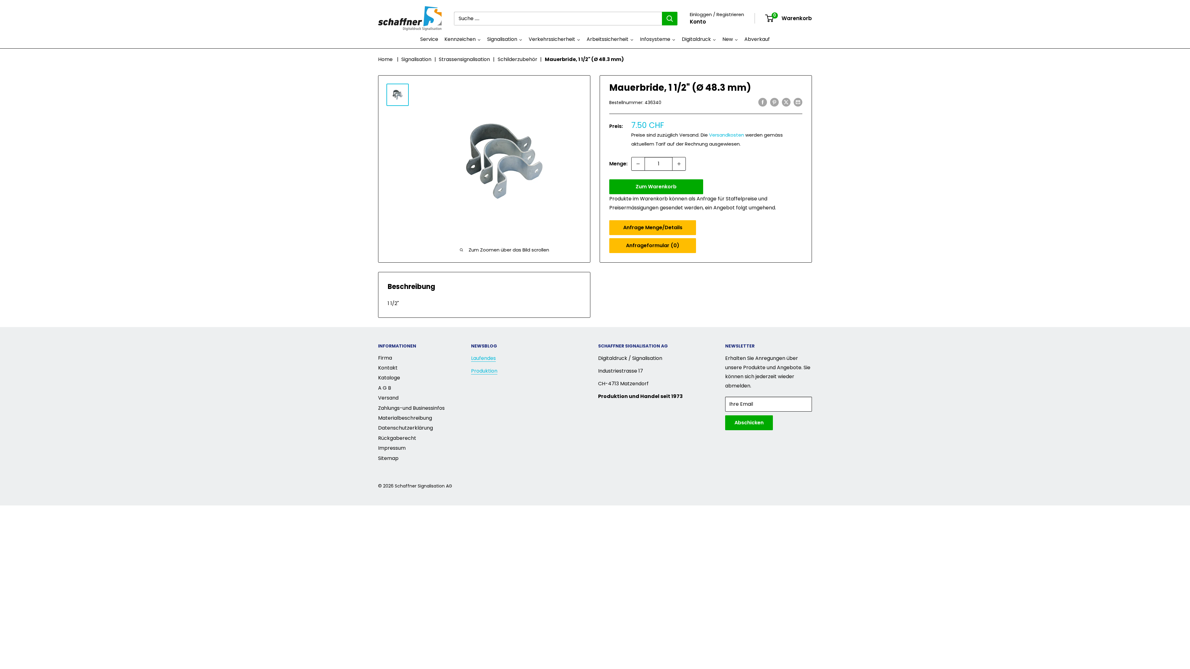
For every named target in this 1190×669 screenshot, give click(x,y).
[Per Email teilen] (798, 102)
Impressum (392, 448)
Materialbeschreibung (405, 418)
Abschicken (749, 422)
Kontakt (388, 367)
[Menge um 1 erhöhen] (678, 163)
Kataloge (389, 377)
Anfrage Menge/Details (652, 227)
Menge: (618, 163)
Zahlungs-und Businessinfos (411, 408)
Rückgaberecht (397, 438)
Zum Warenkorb (656, 186)
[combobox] (558, 18)
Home (385, 59)
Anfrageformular (652, 245)
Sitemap (388, 458)
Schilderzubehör (517, 59)
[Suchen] (669, 18)
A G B (384, 387)
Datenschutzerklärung (405, 427)
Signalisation (416, 59)
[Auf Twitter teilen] (786, 102)
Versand (388, 397)
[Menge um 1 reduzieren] (638, 163)
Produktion (484, 370)
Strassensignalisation (464, 59)
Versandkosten (726, 135)
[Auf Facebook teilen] (762, 102)
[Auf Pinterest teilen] (774, 102)
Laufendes (483, 358)
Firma (385, 357)
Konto (698, 21)
